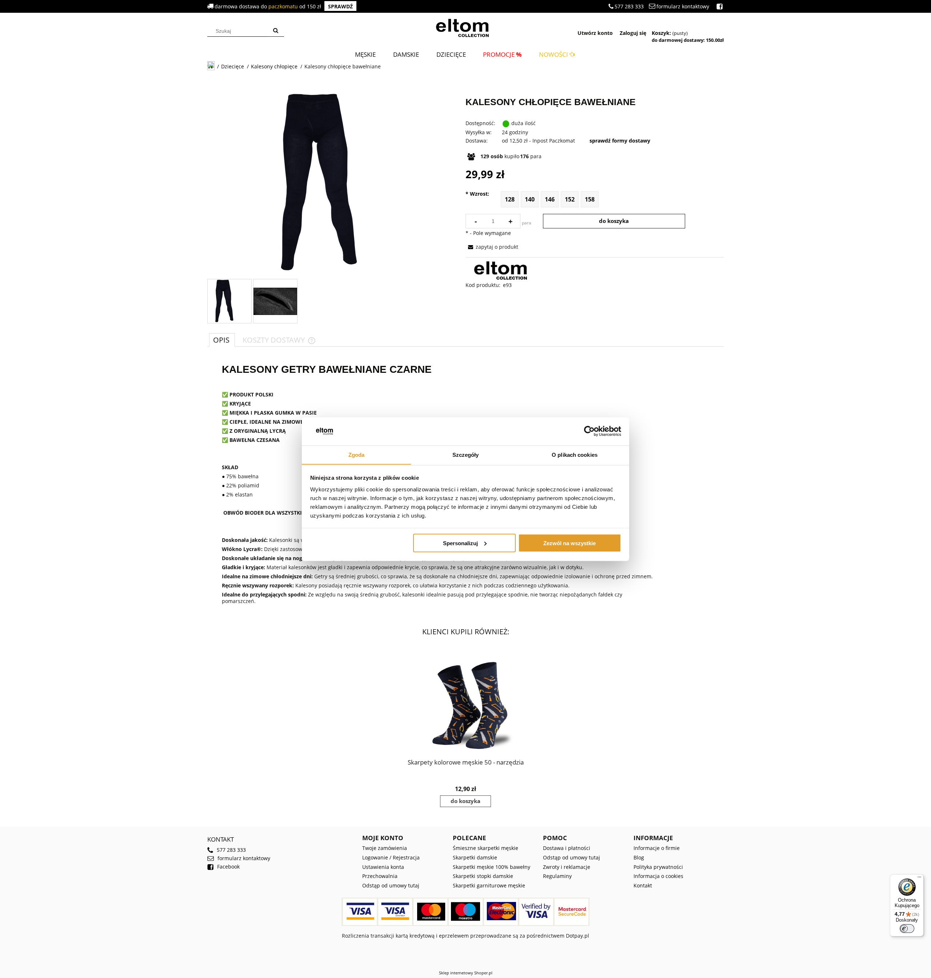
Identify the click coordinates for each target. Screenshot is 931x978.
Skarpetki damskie (475, 857)
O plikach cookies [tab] (575, 454)
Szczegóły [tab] (465, 454)
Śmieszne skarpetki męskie (485, 848)
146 (550, 199)
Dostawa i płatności (566, 848)
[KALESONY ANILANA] (222, 301)
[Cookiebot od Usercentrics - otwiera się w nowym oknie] (589, 431)
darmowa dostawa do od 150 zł (284, 6)
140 (530, 199)
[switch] (907, 928)
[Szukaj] (275, 31)
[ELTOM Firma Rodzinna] (504, 270)
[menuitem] (365, 54)
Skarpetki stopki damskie (483, 876)
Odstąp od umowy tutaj (390, 885)
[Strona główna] (465, 27)
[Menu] (919, 878)
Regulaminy (557, 876)
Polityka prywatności (658, 866)
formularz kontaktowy (682, 6)
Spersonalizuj (460, 543)
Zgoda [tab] (356, 454)
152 (570, 199)
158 (590, 199)
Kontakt (643, 885)
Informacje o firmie (657, 848)
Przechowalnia (379, 876)
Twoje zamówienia (384, 848)
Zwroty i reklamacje (566, 866)
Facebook (228, 866)
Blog (639, 857)
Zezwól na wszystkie (569, 543)
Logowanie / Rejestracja (391, 857)
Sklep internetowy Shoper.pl (465, 972)
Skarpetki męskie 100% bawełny (491, 866)
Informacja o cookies (658, 876)
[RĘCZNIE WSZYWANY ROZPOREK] (275, 301)
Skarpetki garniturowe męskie (489, 885)
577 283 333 (629, 6)
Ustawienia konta (383, 866)
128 (510, 199)
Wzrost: (477, 193)
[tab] (222, 339)
